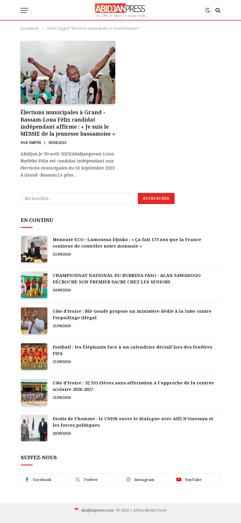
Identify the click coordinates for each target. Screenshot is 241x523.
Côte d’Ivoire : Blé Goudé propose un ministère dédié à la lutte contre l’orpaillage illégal (132, 314)
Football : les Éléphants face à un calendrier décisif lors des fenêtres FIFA (132, 350)
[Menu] (24, 10)
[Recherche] (217, 10)
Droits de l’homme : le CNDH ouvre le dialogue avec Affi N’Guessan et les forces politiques (133, 422)
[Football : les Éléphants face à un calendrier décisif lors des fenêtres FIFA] (34, 356)
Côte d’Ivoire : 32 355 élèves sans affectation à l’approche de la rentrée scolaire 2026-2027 (133, 386)
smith (35, 142)
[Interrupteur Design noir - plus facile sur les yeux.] (208, 10)
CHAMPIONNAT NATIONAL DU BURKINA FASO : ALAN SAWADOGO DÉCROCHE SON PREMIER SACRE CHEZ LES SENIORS (127, 278)
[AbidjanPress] (120, 10)
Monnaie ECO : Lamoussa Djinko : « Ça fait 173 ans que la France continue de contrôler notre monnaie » (127, 242)
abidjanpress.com (97, 510)
